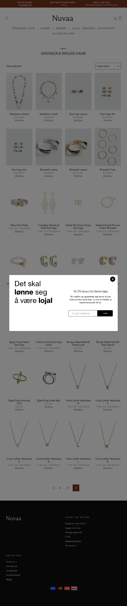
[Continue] (105, 313)
